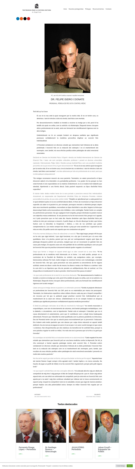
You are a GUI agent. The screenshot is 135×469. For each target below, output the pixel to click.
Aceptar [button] (130, 466)
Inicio (65, 9)
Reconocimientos (98, 9)
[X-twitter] (25, 18)
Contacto (108, 9)
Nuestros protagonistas (76, 9)
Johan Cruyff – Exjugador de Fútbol (104, 449)
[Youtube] (28, 18)
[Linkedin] (17, 18)
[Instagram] (21, 18)
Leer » (20, 454)
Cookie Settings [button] (121, 466)
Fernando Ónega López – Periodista (27, 448)
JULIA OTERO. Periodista (78, 448)
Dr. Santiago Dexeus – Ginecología (50, 449)
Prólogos (88, 9)
